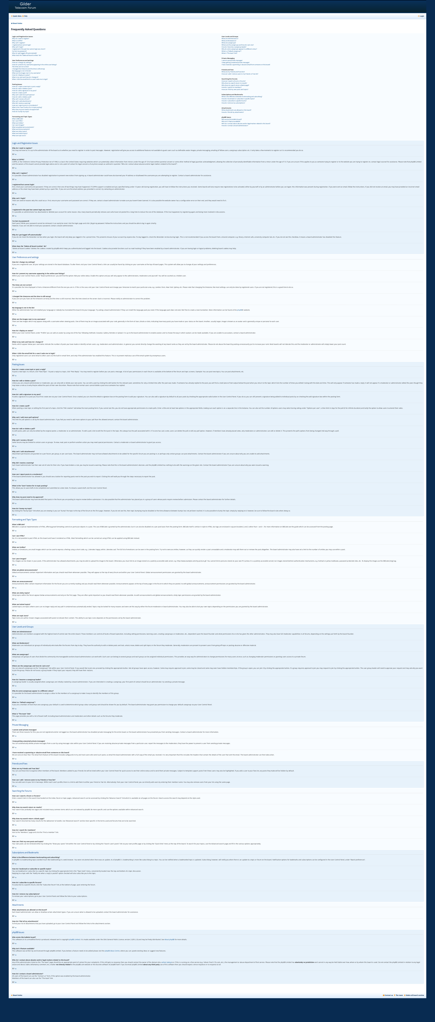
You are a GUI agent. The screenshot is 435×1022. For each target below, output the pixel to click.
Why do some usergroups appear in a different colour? (239, 49)
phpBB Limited (74, 939)
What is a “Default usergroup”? (231, 51)
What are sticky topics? (19, 131)
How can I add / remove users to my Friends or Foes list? (240, 74)
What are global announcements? (23, 127)
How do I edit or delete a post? (22, 88)
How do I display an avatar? (21, 75)
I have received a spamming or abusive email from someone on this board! (246, 65)
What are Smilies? (18, 123)
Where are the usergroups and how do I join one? (238, 45)
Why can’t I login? (17, 47)
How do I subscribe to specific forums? (234, 101)
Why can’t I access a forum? (21, 99)
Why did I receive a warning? (21, 103)
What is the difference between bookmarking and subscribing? (242, 97)
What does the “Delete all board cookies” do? (26, 55)
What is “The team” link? (229, 53)
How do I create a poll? (19, 93)
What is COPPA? (17, 41)
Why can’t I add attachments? (21, 101)
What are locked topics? (20, 133)
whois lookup (167, 962)
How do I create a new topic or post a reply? (26, 86)
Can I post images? (18, 125)
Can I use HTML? (17, 121)
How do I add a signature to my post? (24, 91)
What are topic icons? (19, 135)
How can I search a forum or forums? (234, 81)
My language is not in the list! (21, 71)
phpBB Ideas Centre (112, 951)
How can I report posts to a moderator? (25, 105)
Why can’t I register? (18, 43)
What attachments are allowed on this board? (236, 110)
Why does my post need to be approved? (25, 109)
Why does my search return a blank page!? (235, 85)
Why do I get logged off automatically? (24, 53)
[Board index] (25, 7)
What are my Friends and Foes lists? (233, 72)
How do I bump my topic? (20, 111)
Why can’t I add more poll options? (23, 95)
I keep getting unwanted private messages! (235, 62)
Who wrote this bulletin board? (232, 119)
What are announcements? (21, 129)
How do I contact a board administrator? (235, 126)
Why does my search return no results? (234, 83)
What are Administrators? (230, 39)
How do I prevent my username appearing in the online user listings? (34, 65)
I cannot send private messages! (232, 60)
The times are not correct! (20, 67)
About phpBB (169, 939)
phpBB (239, 310)
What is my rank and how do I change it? (25, 77)
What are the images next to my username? (26, 73)
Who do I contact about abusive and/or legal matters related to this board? (246, 123)
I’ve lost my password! (19, 51)
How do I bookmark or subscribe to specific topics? (238, 99)
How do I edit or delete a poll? (21, 97)
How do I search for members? (232, 87)
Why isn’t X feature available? (231, 121)
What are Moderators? (229, 41)
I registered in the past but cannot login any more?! (28, 49)
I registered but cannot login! (21, 45)
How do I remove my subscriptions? (233, 103)
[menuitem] (24, 16)
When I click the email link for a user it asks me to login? (30, 79)
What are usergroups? (229, 43)
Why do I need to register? (20, 39)
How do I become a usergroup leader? (234, 47)
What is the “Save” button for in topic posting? (27, 107)
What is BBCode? (17, 119)
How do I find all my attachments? (233, 112)
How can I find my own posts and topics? (235, 89)
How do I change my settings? (22, 62)
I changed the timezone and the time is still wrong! (28, 69)
